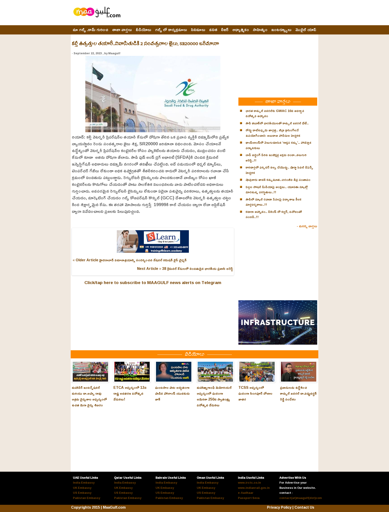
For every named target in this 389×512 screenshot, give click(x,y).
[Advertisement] (235, 13)
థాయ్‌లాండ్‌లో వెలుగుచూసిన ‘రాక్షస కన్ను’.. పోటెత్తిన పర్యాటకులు (278, 145)
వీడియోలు (143, 30)
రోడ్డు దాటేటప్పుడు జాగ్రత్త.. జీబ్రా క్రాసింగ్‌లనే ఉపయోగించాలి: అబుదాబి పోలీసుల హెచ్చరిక (273, 133)
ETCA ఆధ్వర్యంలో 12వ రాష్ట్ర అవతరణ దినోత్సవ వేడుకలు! (130, 393)
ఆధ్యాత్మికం (240, 30)
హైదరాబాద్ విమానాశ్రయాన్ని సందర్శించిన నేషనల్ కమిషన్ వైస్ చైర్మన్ (143, 260)
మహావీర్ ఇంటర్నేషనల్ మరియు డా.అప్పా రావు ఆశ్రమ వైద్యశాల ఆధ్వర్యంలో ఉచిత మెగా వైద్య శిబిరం (89, 396)
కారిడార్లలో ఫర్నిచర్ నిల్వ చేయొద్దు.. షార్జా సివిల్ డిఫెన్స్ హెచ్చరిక (279, 170)
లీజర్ (224, 30)
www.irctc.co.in (249, 482)
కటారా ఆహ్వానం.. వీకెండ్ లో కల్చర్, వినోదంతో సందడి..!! (274, 214)
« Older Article (85, 260)
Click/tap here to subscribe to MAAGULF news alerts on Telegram (152, 282)
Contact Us (304, 507)
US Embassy (82, 492)
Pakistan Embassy (86, 498)
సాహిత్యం (260, 30)
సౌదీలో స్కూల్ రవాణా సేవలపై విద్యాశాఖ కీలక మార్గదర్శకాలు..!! (273, 202)
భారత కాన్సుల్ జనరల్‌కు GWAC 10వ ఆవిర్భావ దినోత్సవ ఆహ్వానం (275, 113)
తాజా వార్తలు (122, 30)
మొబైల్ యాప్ (305, 30)
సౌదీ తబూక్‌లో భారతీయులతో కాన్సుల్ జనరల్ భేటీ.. (277, 123)
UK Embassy (82, 487)
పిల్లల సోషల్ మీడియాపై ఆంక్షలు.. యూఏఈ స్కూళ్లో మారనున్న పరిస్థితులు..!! (277, 190)
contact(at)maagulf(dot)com (300, 498)
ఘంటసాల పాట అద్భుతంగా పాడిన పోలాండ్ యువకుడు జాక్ (172, 393)
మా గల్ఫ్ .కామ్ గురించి (90, 30)
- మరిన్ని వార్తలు (307, 226)
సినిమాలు (198, 30)
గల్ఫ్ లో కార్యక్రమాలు (171, 30)
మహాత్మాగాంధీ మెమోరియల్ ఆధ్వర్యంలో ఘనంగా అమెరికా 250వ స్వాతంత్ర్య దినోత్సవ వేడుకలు (214, 396)
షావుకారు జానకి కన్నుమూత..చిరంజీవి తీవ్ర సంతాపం (278, 179)
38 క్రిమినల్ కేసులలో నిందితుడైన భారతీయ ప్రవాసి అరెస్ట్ (197, 268)
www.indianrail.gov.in (254, 487)
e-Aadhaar (245, 492)
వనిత (213, 30)
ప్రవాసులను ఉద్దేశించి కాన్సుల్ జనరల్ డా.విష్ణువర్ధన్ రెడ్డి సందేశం (298, 393)
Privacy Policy (279, 507)
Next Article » (149, 268)
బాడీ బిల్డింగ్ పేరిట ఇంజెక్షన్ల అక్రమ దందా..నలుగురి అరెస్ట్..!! (276, 158)
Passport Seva (249, 498)
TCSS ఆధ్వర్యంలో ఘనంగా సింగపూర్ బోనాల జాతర (255, 393)
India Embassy (84, 482)
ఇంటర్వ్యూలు (281, 30)
